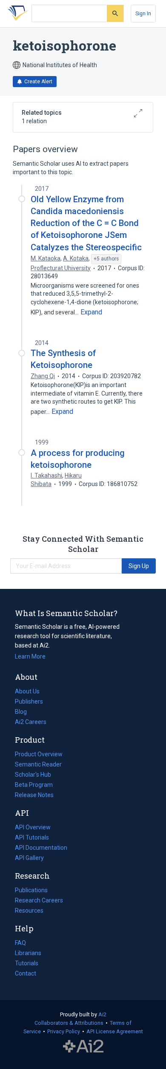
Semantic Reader (38, 764)
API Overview (33, 827)
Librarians (28, 953)
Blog (24, 712)
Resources (29, 911)
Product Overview (39, 754)
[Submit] (115, 13)
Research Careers (39, 901)
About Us (27, 691)
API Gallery (29, 857)
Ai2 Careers (30, 722)
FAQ (20, 942)
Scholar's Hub (33, 774)
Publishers (29, 701)
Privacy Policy (63, 1031)
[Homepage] (16, 13)
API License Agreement (114, 1031)
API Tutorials (32, 837)
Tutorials (26, 963)
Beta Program (34, 784)
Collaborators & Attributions (68, 1023)
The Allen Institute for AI (83, 1046)
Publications (31, 891)
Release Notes (34, 795)
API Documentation (41, 848)
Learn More (30, 656)
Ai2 (102, 1014)
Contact (25, 973)
